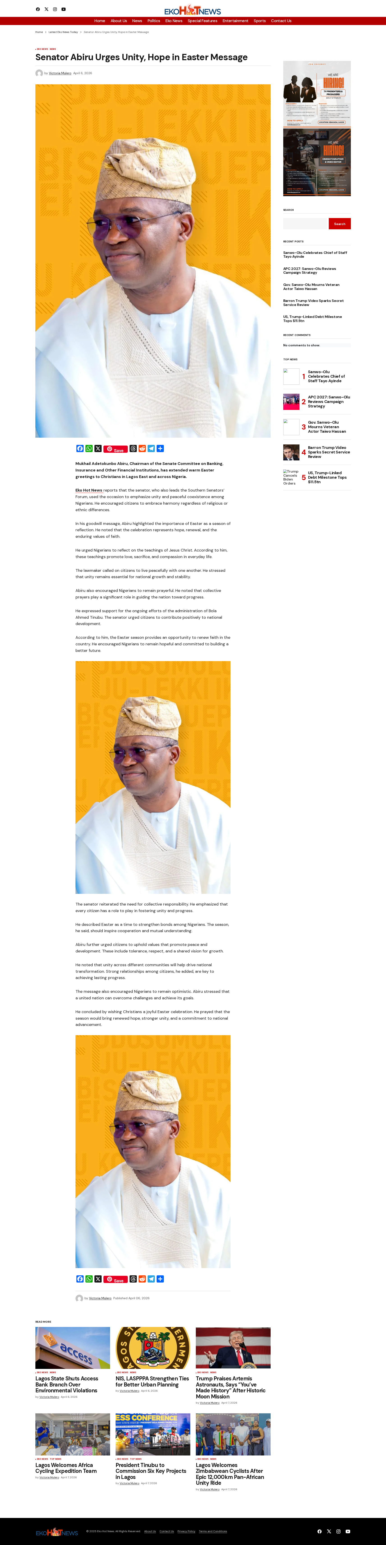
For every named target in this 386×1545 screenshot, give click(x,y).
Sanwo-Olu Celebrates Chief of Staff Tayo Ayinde (315, 255)
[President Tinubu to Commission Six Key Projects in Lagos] (153, 1434)
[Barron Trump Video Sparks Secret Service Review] (291, 452)
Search (288, 210)
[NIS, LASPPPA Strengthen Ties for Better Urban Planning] (153, 1348)
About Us (150, 1531)
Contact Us (167, 1531)
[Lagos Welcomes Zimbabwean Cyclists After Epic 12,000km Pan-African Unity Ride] (233, 1434)
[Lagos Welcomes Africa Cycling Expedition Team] (72, 1434)
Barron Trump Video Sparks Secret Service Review (313, 303)
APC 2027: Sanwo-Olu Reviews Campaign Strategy (309, 271)
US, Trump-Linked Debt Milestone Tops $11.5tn (312, 319)
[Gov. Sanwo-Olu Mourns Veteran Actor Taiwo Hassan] (291, 427)
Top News (55, 1459)
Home (39, 32)
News (53, 49)
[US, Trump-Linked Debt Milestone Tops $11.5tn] (291, 477)
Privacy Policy (186, 1531)
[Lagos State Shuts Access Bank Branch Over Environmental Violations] (72, 1348)
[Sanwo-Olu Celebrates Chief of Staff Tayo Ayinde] (291, 376)
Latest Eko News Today (63, 32)
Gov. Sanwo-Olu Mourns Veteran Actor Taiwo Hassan (311, 287)
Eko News (42, 49)
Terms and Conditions (213, 1531)
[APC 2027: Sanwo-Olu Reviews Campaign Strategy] (291, 402)
